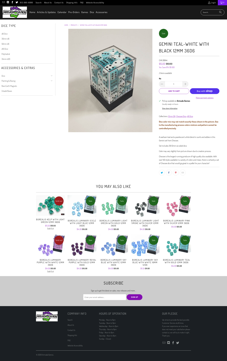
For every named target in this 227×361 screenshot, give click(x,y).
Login (213, 2)
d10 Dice (5, 49)
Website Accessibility (95, 2)
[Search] (220, 12)
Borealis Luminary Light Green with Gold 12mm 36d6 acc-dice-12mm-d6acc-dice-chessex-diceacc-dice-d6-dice (113, 206)
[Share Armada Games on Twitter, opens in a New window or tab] (162, 172)
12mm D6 (171, 116)
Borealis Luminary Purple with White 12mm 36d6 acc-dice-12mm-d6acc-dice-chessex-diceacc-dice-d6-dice (50, 245)
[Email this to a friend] (183, 172)
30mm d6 (5, 38)
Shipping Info (72, 2)
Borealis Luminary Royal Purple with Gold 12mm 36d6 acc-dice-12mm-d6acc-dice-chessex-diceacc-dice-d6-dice (82, 245)
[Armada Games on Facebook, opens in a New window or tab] (12, 2)
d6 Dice (4, 33)
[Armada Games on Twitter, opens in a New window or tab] (16, 2)
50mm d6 (5, 44)
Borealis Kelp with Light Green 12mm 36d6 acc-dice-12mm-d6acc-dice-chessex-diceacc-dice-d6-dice (50, 205)
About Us (48, 2)
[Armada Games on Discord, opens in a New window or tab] (7, 2)
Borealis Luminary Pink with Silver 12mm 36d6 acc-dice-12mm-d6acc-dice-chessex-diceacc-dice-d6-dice (176, 206)
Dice (3, 76)
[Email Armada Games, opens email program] (3, 2)
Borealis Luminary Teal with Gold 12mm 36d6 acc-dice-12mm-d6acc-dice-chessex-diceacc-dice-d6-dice (176, 245)
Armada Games (47, 354)
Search (39, 2)
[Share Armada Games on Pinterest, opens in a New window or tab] (176, 172)
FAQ (81, 2)
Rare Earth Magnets (9, 86)
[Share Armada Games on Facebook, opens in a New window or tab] (169, 172)
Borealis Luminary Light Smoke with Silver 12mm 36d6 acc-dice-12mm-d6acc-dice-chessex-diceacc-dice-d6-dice (145, 206)
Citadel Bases (7, 91)
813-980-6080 (26, 2)
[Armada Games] (15, 12)
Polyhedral (6, 54)
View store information (169, 108)
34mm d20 (6, 59)
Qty (160, 78)
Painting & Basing (8, 81)
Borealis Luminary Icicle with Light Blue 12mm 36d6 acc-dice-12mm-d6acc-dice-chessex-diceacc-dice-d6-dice (82, 206)
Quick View (50, 211)
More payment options (204, 97)
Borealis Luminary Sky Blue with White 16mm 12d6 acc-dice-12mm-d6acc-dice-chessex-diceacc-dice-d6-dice (145, 245)
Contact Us (59, 2)
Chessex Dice (181, 116)
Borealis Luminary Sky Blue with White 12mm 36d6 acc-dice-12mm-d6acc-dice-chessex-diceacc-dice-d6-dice (113, 245)
